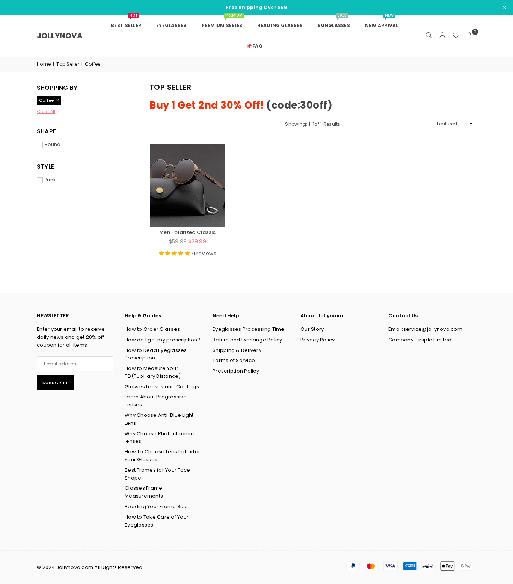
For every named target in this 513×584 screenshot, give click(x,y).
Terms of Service (234, 360)
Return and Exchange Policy (247, 339)
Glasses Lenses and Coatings (162, 386)
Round (52, 144)
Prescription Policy (236, 370)
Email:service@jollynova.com (425, 329)
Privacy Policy (317, 339)
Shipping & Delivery (237, 350)
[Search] (429, 35)
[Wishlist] (456, 35)
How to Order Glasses (152, 329)
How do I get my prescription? (163, 339)
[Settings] (442, 35)
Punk (50, 180)
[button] (469, 35)
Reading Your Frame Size (156, 506)
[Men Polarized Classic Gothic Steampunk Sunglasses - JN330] (187, 185)
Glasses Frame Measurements (144, 491)
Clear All (46, 112)
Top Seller (67, 64)
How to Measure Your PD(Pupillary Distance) (153, 372)
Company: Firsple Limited (419, 339)
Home (44, 64)
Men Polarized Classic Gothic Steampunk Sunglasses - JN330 (187, 232)
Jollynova (60, 35)
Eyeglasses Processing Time (249, 329)
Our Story (312, 329)
